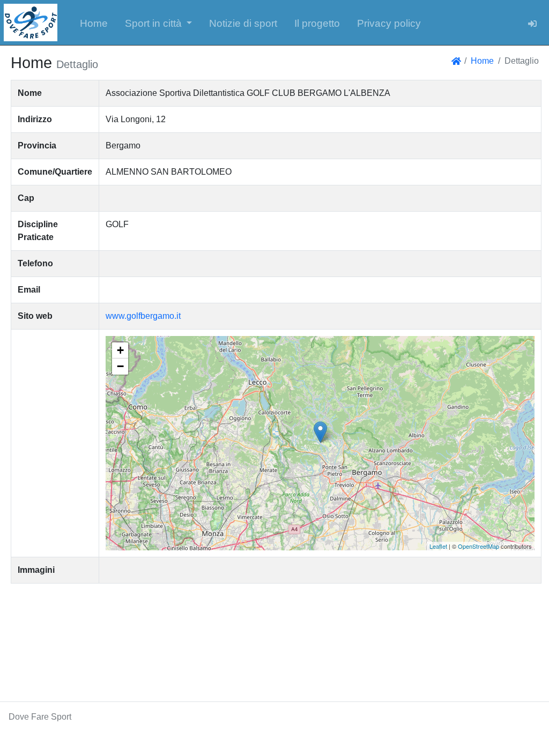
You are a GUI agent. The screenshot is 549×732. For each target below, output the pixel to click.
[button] (158, 22)
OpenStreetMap (478, 546)
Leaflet (438, 546)
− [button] (120, 366)
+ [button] (120, 350)
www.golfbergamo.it (143, 315)
